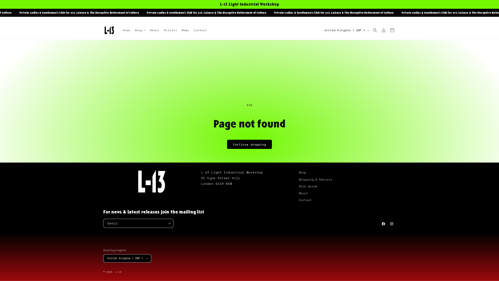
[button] (140, 30)
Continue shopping (249, 144)
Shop (302, 172)
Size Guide (308, 186)
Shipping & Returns (316, 179)
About (303, 193)
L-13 (118, 272)
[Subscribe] (169, 223)
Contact (305, 200)
